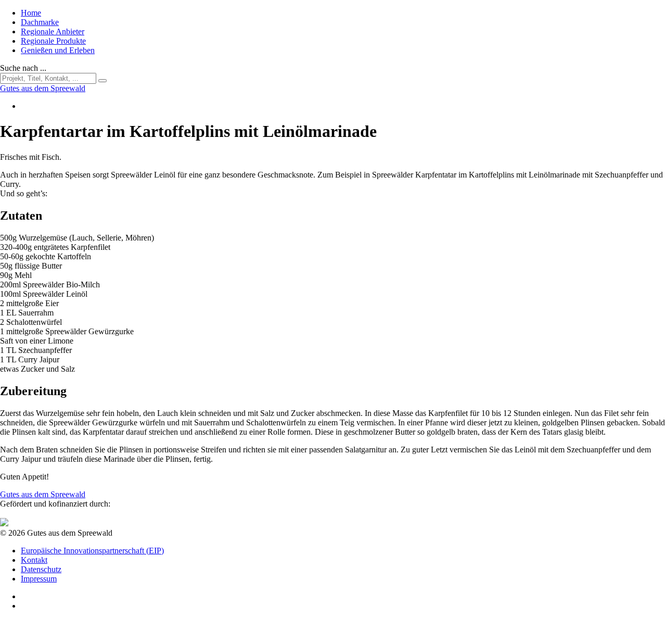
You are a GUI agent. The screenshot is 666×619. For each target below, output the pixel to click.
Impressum (39, 578)
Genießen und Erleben (58, 50)
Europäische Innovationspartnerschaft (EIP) (92, 550)
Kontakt (34, 559)
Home (31, 12)
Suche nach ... (23, 68)
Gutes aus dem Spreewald (42, 494)
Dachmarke (40, 22)
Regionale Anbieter (52, 31)
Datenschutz (41, 569)
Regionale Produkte (53, 40)
